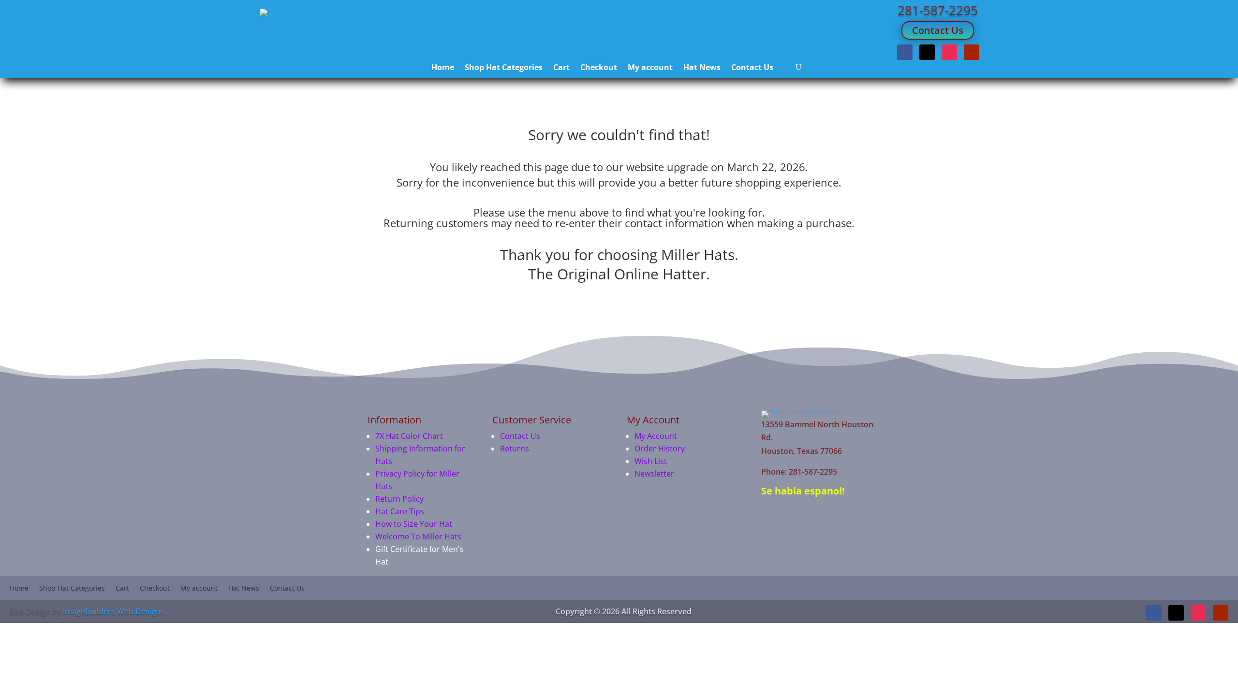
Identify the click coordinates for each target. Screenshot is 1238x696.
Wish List (650, 461)
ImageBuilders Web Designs (113, 611)
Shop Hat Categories (504, 68)
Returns (514, 448)
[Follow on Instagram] (949, 52)
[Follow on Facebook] (905, 52)
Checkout (598, 68)
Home (442, 68)
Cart (561, 68)
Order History (659, 448)
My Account (655, 436)
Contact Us (937, 30)
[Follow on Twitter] (927, 52)
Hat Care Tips (399, 511)
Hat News (702, 68)
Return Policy (399, 498)
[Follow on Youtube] (971, 52)
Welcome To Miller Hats (418, 536)
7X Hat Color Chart (409, 436)
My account (650, 68)
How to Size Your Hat (413, 524)
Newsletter (654, 473)
